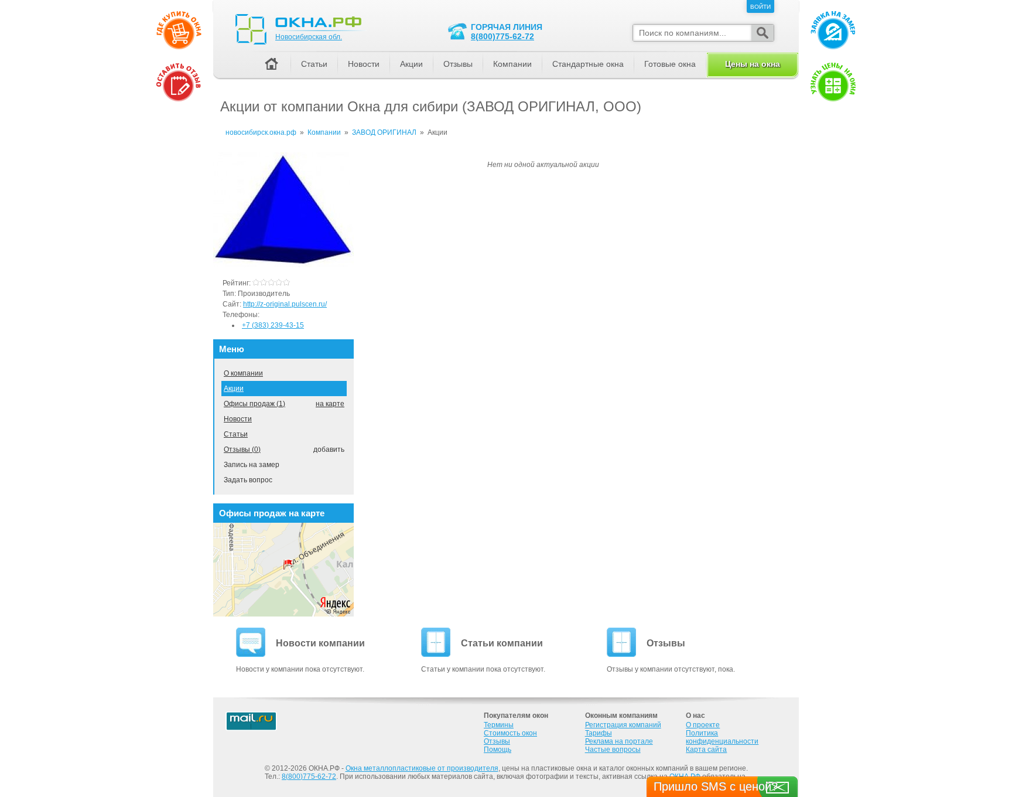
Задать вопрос (248, 480)
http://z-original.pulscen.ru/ (285, 304)
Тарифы (598, 733)
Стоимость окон (510, 733)
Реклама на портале (619, 741)
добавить (328, 449)
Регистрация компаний (623, 725)
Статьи (236, 434)
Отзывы (458, 64)
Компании (512, 64)
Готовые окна (670, 64)
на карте (330, 404)
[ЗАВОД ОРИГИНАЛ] (283, 265)
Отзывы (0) (242, 449)
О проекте (703, 725)
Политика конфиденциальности (722, 737)
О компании (243, 373)
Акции (234, 388)
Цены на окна (752, 64)
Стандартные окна (588, 64)
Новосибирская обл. (308, 37)
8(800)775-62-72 (502, 36)
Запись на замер (251, 465)
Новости (238, 419)
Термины (499, 725)
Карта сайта (706, 749)
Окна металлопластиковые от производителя (422, 768)
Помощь (497, 749)
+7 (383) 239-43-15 (273, 325)
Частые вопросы (613, 749)
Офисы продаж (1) (254, 404)
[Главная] (271, 64)
